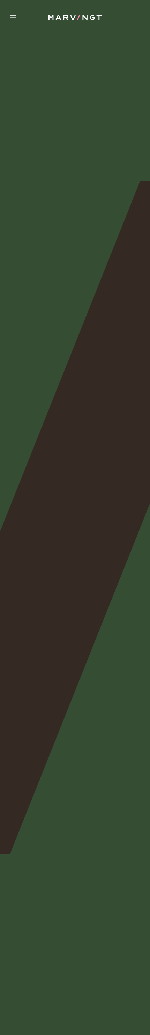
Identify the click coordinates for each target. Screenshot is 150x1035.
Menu (25, 17)
